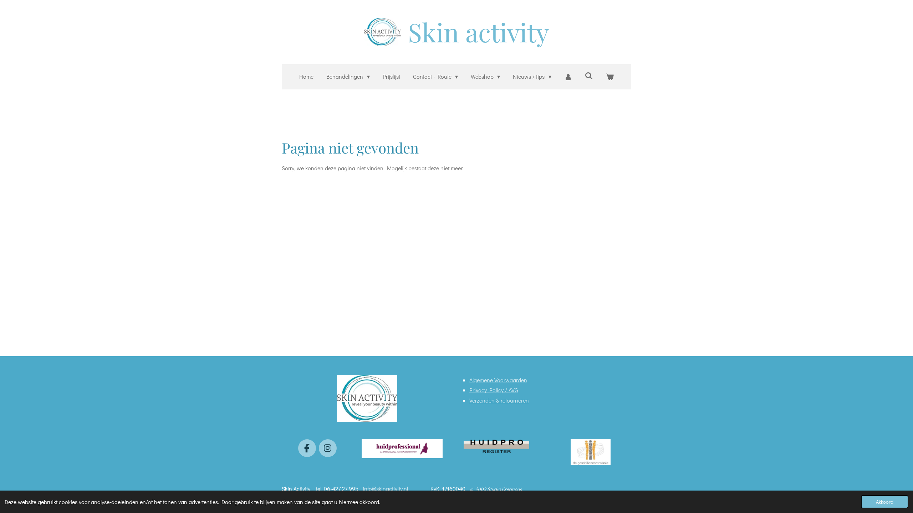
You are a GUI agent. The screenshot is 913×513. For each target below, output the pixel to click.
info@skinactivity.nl (386, 488)
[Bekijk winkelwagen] (609, 77)
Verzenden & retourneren (499, 400)
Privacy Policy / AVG (493, 390)
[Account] (568, 77)
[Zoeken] (588, 75)
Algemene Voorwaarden (498, 380)
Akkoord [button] (884, 501)
